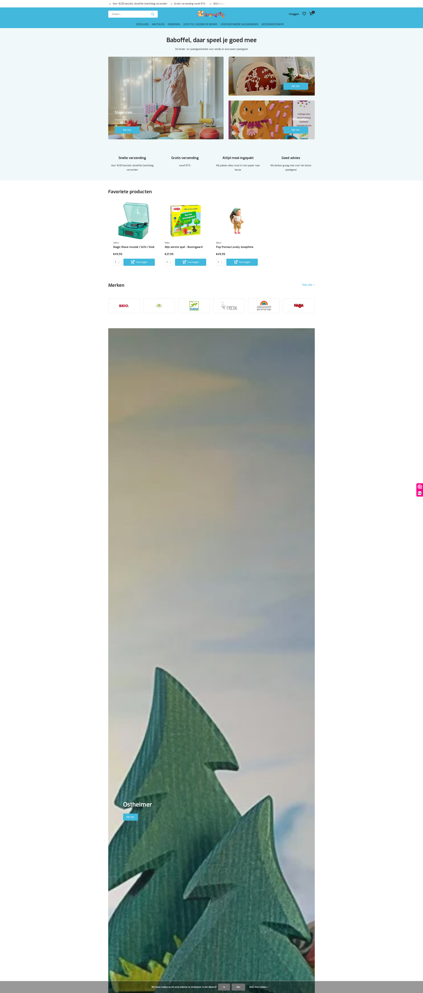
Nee (238, 987)
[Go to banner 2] (272, 76)
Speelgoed (142, 24)
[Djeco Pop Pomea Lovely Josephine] (237, 220)
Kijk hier (127, 130)
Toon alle (307, 284)
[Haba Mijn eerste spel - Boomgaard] (185, 220)
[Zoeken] (152, 14)
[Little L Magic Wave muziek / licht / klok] (134, 220)
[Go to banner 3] (272, 119)
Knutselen (158, 24)
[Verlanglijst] (304, 14)
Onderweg (174, 24)
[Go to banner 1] (166, 98)
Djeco (218, 242)
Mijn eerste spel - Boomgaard (184, 247)
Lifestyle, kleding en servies (200, 24)
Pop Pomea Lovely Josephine (234, 247)
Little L (116, 242)
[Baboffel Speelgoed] (211, 14)
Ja (224, 987)
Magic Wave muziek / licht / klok (133, 247)
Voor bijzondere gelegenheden (239, 24)
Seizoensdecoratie (272, 24)
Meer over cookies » (258, 987)
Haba (167, 242)
